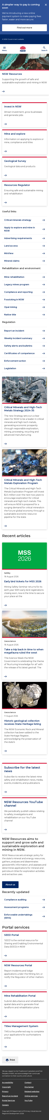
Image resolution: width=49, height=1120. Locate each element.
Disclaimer (29, 1087)
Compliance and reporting (24, 292)
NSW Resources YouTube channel (23, 804)
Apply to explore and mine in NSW (24, 229)
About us (10, 884)
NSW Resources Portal (18, 965)
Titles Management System (21, 1026)
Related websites (32, 1092)
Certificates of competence (24, 353)
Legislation (24, 368)
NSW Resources (12, 74)
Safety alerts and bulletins (24, 345)
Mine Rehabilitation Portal (20, 995)
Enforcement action (24, 361)
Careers (5, 1105)
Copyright (6, 1087)
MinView (24, 253)
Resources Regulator (17, 185)
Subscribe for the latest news (22, 769)
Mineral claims (24, 261)
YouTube (28, 1101)
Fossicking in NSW (24, 299)
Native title (24, 314)
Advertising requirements (24, 238)
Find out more (24, 27)
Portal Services (8, 1101)
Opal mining (24, 307)
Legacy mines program (24, 284)
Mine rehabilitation (24, 277)
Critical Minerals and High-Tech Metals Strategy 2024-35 (23, 409)
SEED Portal (11, 935)
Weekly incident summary (24, 338)
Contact (28, 1083)
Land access (24, 245)
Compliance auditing (24, 899)
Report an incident (24, 330)
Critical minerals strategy (24, 220)
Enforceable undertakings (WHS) (24, 916)
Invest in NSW (12, 106)
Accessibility (7, 1083)
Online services (31, 1096)
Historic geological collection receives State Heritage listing (22, 722)
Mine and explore (14, 133)
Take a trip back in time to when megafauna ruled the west (24, 651)
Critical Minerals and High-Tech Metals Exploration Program (23, 482)
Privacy (5, 1092)
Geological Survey (15, 161)
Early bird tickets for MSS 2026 (22, 581)
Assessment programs (24, 907)
